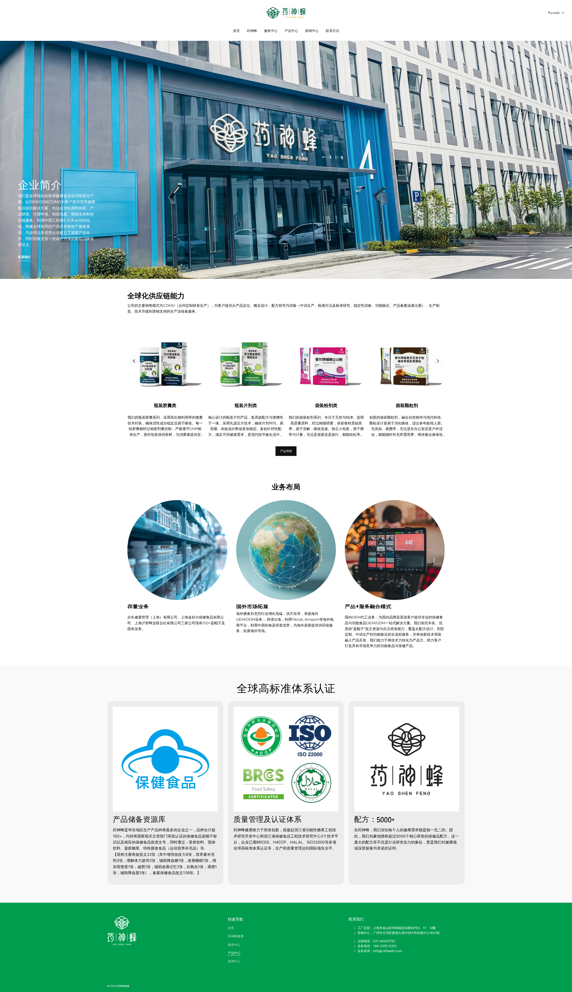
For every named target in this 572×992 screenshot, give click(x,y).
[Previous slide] (134, 361)
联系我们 (24, 257)
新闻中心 (312, 31)
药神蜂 (252, 31)
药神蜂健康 (236, 936)
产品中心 (291, 31)
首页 (236, 31)
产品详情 (286, 451)
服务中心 (271, 31)
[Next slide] (437, 361)
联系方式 (332, 31)
